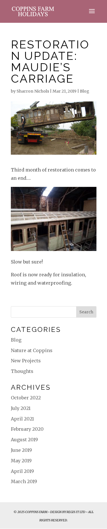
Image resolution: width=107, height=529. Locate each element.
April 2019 (22, 471)
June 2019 (21, 450)
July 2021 (21, 408)
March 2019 (24, 481)
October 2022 (26, 398)
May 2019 (21, 460)
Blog (84, 91)
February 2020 (27, 429)
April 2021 (22, 419)
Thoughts (22, 371)
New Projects (26, 360)
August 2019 (24, 439)
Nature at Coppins (32, 350)
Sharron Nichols (33, 91)
